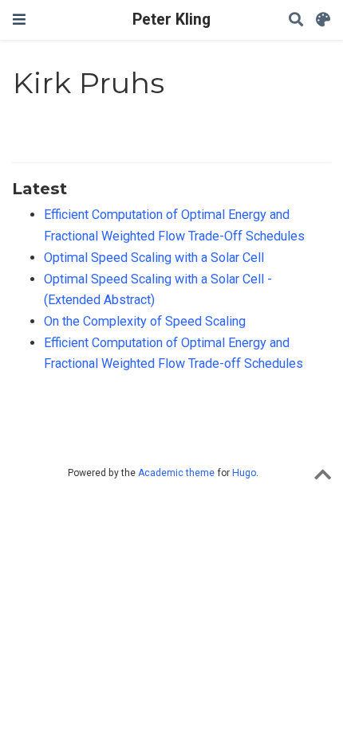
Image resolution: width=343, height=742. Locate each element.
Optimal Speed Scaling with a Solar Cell (154, 257)
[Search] (296, 20)
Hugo (244, 472)
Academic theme (176, 472)
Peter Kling (171, 19)
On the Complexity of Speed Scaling (145, 321)
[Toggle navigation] (19, 19)
